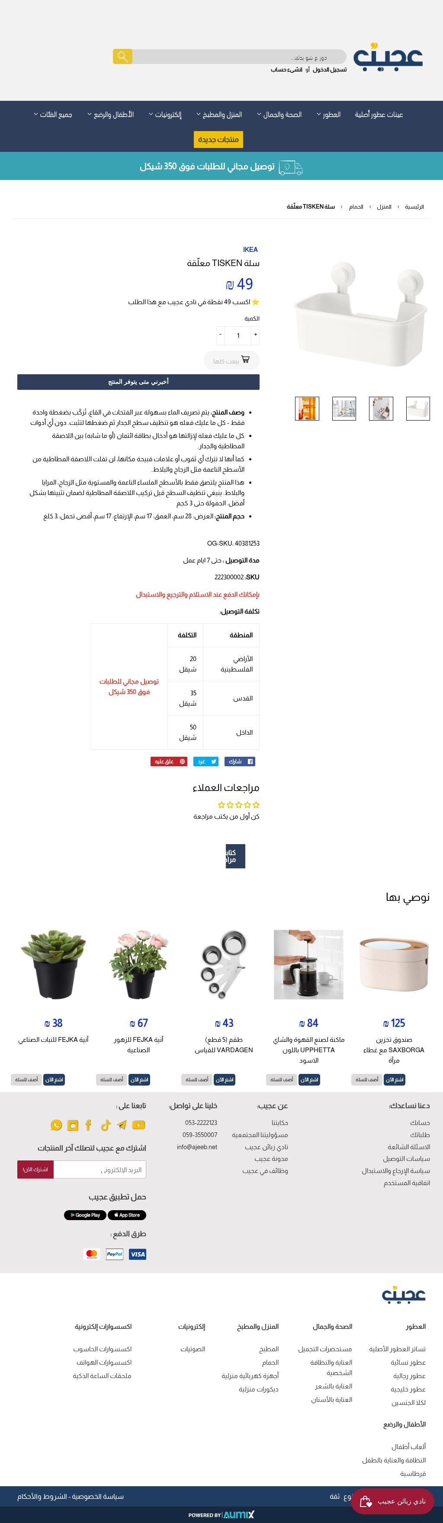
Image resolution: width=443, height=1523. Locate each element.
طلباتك (420, 1134)
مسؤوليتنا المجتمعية (260, 1134)
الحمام (356, 206)
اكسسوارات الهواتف (104, 1362)
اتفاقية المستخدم (407, 1182)
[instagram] (72, 1130)
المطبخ (269, 1349)
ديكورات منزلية (259, 1389)
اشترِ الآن (394, 1079)
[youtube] (138, 1130)
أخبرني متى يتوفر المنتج (138, 382)
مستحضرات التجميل (325, 1349)
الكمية (252, 318)
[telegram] (122, 1130)
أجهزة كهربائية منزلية (250, 1375)
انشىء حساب (286, 69)
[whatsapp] (56, 1130)
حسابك (420, 1122)
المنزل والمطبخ (221, 113)
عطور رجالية (409, 1375)
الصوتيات (192, 1349)
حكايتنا (280, 1122)
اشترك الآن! (35, 1169)
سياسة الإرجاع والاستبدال (396, 1170)
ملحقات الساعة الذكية (102, 1375)
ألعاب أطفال (409, 1446)
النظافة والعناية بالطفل (394, 1460)
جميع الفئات (55, 113)
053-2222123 (201, 1122)
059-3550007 (200, 1134)
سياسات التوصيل (406, 1158)
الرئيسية (414, 206)
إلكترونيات (167, 113)
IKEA (250, 249)
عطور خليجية (408, 1389)
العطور (330, 113)
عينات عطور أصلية (379, 113)
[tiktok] (105, 1130)
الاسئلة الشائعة (409, 1146)
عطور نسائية (408, 1362)
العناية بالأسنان (331, 1399)
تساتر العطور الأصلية (397, 1349)
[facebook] (89, 1130)
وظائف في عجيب (265, 1170)
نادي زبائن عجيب (266, 1146)
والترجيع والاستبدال (162, 594)
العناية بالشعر (333, 1386)
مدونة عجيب (271, 1158)
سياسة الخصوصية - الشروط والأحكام (70, 1496)
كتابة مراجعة (231, 856)
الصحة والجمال (282, 113)
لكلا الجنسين (409, 1402)
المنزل (384, 206)
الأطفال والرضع (113, 113)
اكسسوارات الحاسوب (102, 1349)
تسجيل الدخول (330, 69)
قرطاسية (413, 1473)
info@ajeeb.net (197, 1146)
